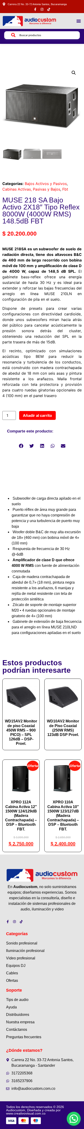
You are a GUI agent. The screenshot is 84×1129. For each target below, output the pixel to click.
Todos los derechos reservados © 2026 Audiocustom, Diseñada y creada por (35, 1110)
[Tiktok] (48, 9)
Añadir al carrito (37, 415)
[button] (78, 20)
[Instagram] (42, 9)
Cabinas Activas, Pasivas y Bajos (31, 189)
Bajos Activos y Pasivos (46, 183)
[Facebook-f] (35, 9)
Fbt (65, 189)
